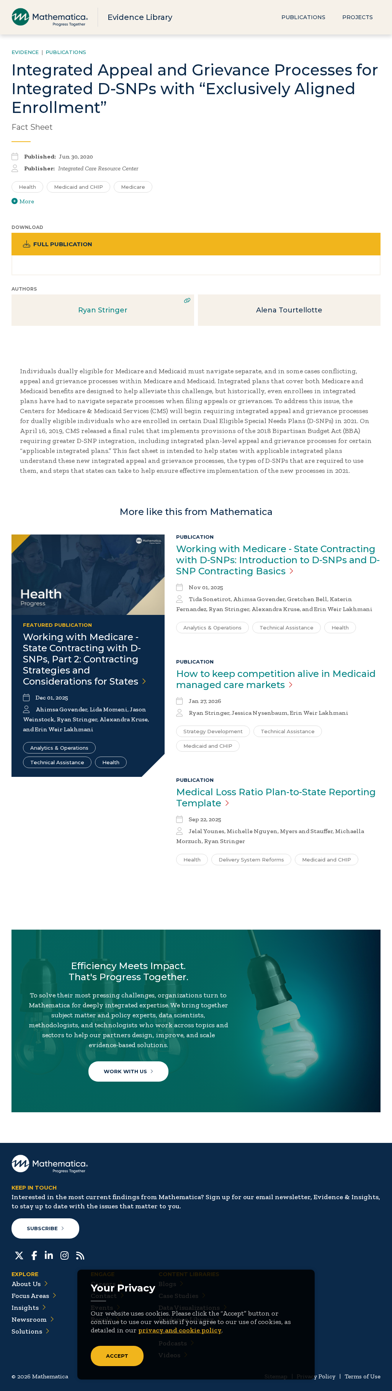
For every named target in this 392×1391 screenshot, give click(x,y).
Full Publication (62, 244)
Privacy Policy (316, 1376)
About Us (26, 1284)
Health (27, 187)
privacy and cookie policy (180, 1330)
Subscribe (42, 1228)
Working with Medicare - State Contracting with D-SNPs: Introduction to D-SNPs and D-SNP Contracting (278, 560)
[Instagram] (64, 1254)
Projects (357, 17)
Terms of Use (363, 1376)
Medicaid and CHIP (78, 187)
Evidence (25, 52)
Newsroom (29, 1319)
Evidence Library (140, 17)
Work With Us (125, 1071)
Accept (117, 1356)
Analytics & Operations (59, 748)
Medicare (133, 187)
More (27, 201)
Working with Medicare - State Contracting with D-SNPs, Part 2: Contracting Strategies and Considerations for (82, 659)
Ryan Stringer (102, 310)
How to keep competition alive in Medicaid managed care (276, 679)
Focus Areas (30, 1295)
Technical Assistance (57, 762)
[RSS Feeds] (80, 1254)
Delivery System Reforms (251, 860)
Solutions (26, 1331)
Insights (25, 1307)
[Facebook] (34, 1254)
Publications (303, 17)
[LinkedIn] (49, 1254)
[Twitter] (19, 1254)
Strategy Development (213, 731)
